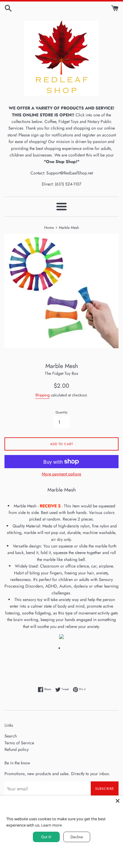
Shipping (42, 395)
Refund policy (16, 749)
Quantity (61, 412)
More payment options (61, 474)
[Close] (118, 801)
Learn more (51, 825)
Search (10, 736)
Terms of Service (19, 743)
